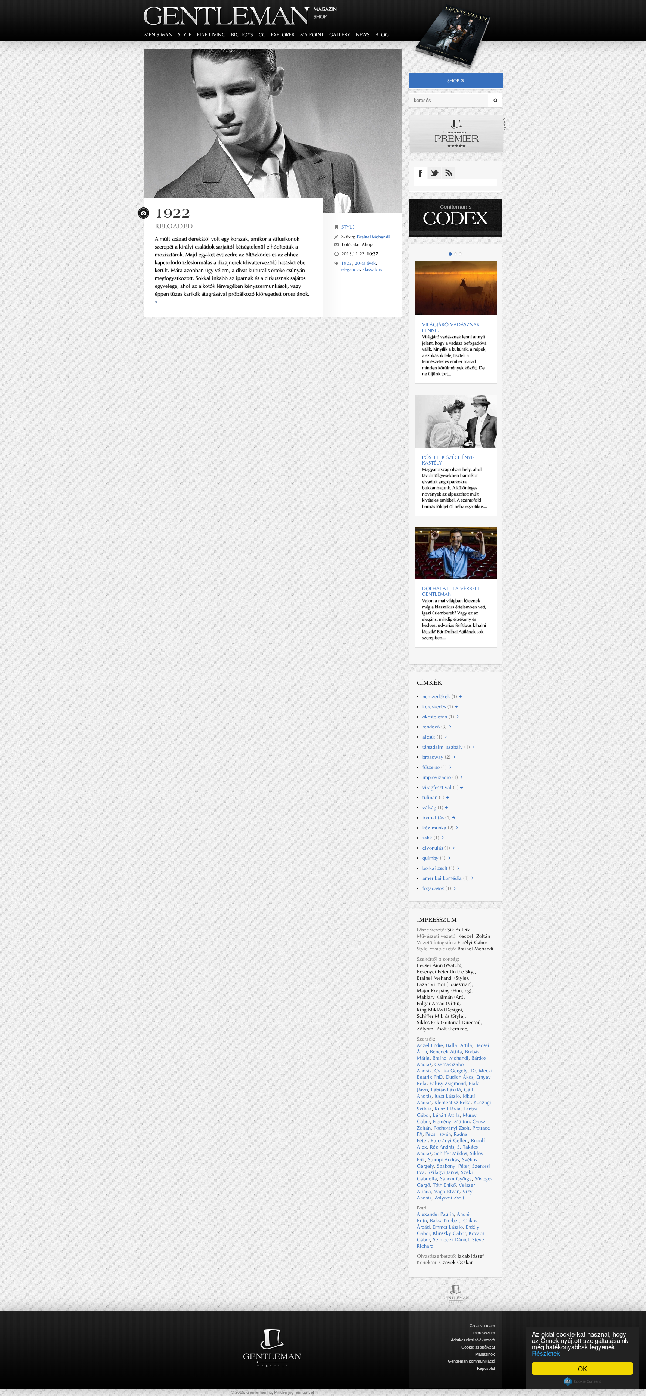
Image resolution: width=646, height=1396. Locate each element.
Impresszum (483, 1333)
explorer (283, 34)
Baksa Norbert (445, 1220)
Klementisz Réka (452, 1102)
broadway (437, 757)
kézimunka (438, 827)
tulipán (434, 797)
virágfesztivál (441, 787)
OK (582, 1368)
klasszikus (372, 269)
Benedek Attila (446, 1051)
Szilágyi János (443, 1172)
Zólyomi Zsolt (449, 1198)
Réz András (442, 1147)
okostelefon (439, 716)
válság (433, 807)
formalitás (437, 817)
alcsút (433, 737)
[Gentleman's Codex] (455, 218)
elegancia (350, 269)
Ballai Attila (459, 1045)
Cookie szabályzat (478, 1347)
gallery (339, 34)
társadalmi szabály (446, 747)
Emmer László (448, 1227)
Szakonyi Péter (453, 1166)
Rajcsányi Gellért (449, 1140)
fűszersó (435, 767)
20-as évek (365, 263)
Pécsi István (438, 1134)
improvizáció (440, 777)
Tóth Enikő (444, 1185)
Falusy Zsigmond (448, 1083)
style (184, 34)
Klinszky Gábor (449, 1233)
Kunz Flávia (448, 1109)
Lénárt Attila (446, 1115)
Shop (320, 16)
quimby (434, 858)
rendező (435, 727)
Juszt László (447, 1096)
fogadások (437, 888)
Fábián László (446, 1090)
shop (453, 80)
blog (382, 34)
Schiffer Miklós (450, 1153)
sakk (431, 838)
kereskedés (438, 706)
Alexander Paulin (435, 1214)
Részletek (546, 1353)
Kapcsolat (486, 1368)
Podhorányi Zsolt (452, 1128)
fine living (211, 34)
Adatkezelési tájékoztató (473, 1340)
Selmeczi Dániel (451, 1239)
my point (312, 34)
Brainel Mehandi (373, 237)
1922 (346, 263)
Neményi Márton (451, 1121)
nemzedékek (440, 696)
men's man (158, 34)
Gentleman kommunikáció (471, 1361)
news (363, 34)
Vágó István (446, 1191)
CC (262, 34)
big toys (242, 34)
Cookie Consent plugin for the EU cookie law (582, 1381)
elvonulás (437, 848)
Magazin (325, 9)
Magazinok (485, 1354)
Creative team (482, 1325)
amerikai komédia (446, 878)
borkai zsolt (439, 868)
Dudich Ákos (459, 1077)
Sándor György (456, 1178)
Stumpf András (443, 1159)
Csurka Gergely (451, 1070)
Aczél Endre (430, 1045)
